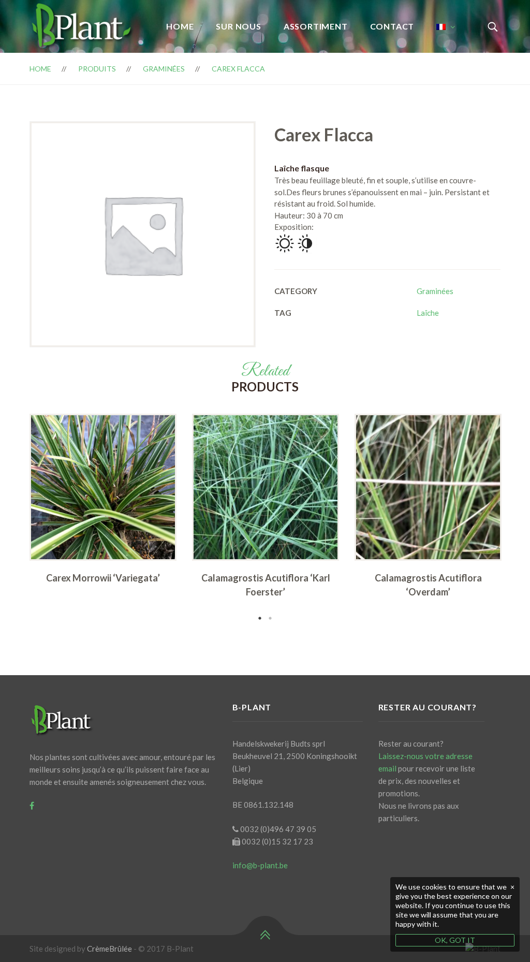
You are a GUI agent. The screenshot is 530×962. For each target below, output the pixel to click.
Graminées (164, 68)
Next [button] (516, 518)
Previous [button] (14, 518)
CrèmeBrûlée (109, 948)
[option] (103, 502)
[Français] (446, 26)
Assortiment (316, 26)
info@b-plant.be (260, 865)
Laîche (428, 312)
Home (180, 26)
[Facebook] (32, 805)
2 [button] (270, 618)
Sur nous (238, 26)
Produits (97, 68)
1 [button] (260, 618)
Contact (392, 26)
